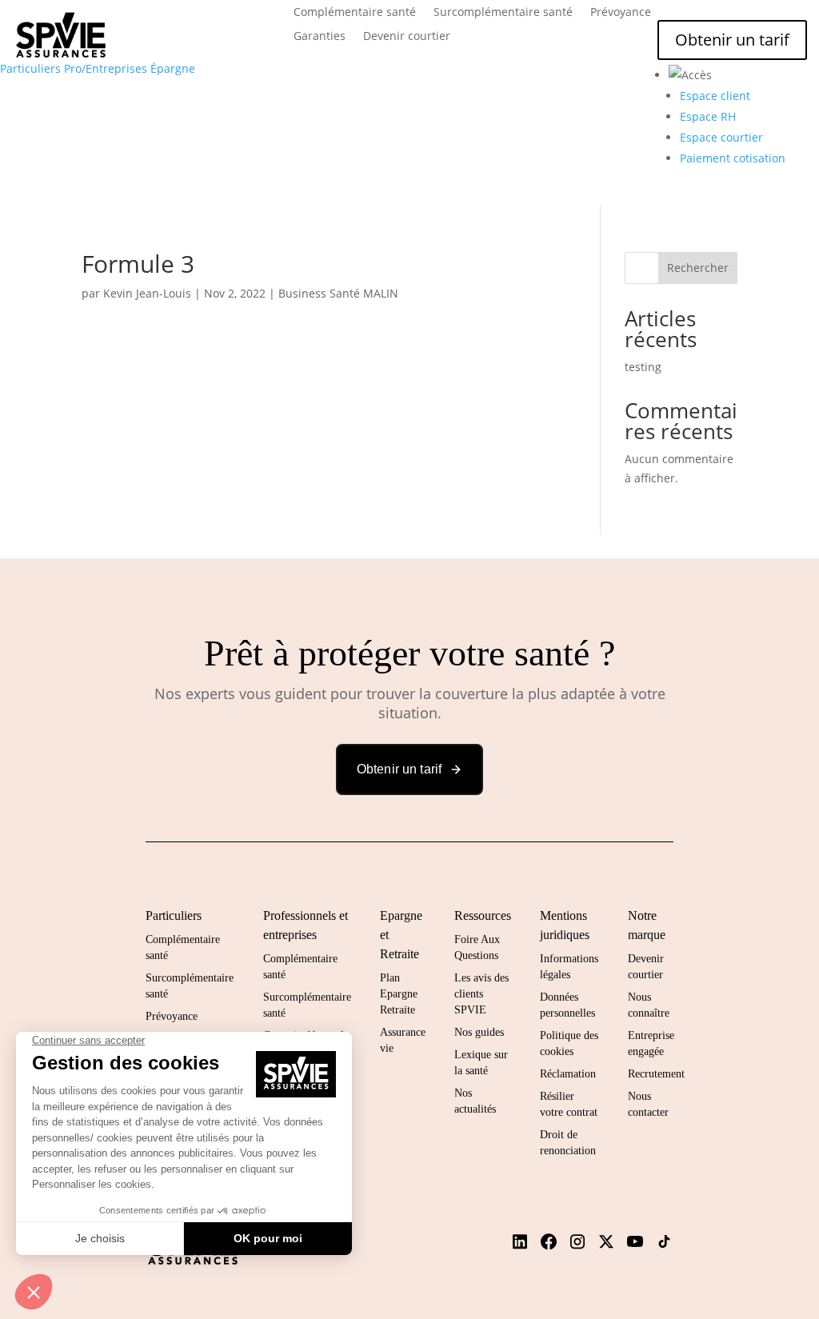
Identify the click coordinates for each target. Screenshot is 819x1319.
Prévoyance (620, 12)
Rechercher (698, 267)
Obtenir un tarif (732, 39)
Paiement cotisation (732, 158)
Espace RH (708, 116)
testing (643, 366)
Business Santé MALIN (338, 293)
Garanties (320, 36)
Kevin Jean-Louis (147, 293)
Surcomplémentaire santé (503, 12)
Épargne (172, 68)
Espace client (715, 95)
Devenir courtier (406, 36)
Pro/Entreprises (105, 68)
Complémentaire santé (355, 12)
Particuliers (30, 68)
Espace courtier (721, 137)
